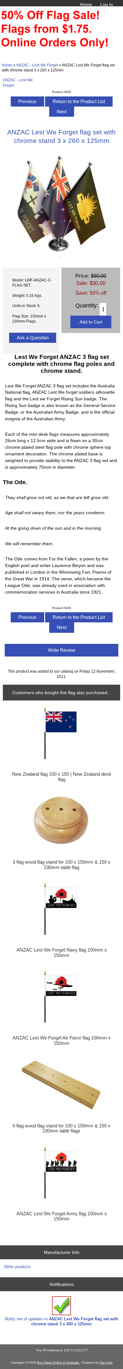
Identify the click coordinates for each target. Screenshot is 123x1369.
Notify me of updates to (61, 1321)
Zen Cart (106, 1362)
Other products (17, 1266)
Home (86, 4)
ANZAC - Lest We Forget (37, 65)
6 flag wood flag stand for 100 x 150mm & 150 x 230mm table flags (61, 1128)
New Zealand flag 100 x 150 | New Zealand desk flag (61, 777)
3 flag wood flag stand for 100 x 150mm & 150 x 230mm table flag (61, 865)
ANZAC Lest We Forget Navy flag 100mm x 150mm (61, 952)
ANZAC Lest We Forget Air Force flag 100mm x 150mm (62, 1040)
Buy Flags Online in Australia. (58, 1362)
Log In (106, 4)
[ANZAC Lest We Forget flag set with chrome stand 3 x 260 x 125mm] (61, 255)
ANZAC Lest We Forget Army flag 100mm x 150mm (61, 1216)
